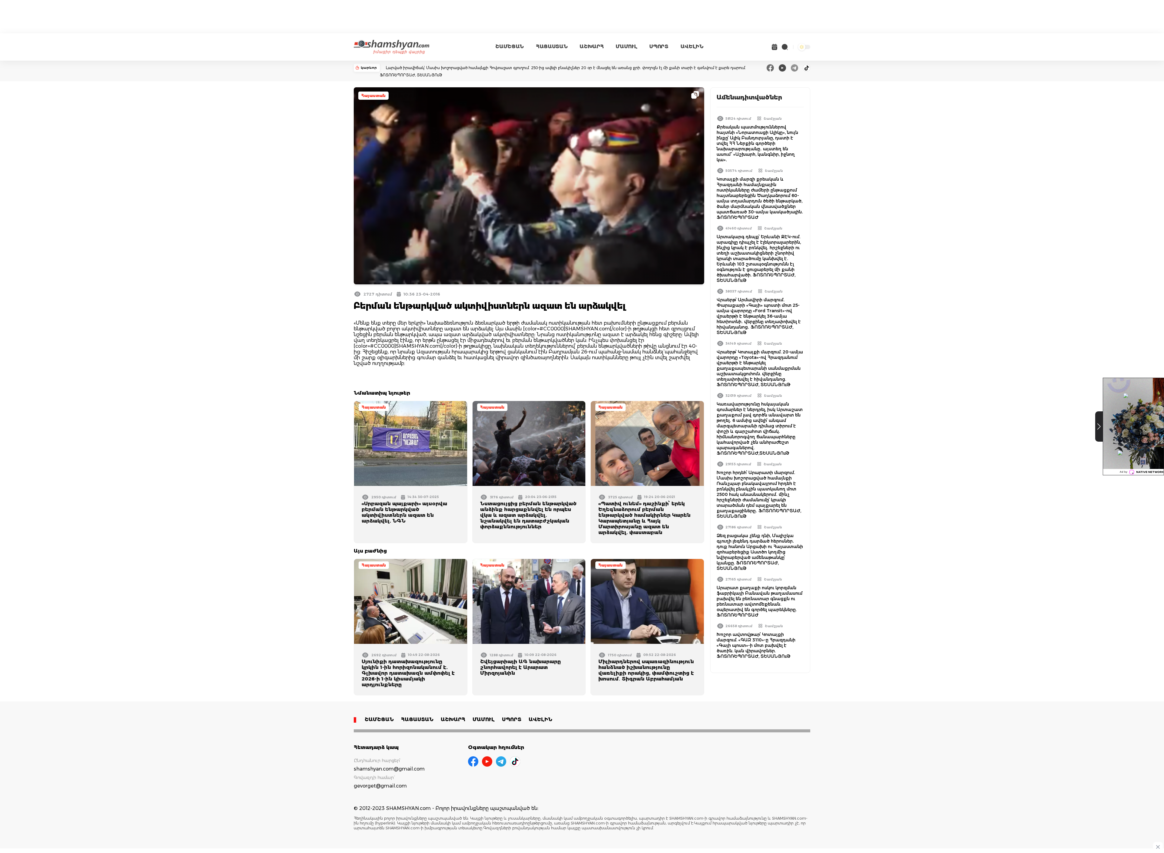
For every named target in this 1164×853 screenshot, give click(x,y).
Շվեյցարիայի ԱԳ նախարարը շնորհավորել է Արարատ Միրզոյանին (520, 667)
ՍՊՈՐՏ (658, 46)
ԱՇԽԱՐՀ (592, 46)
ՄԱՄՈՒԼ (626, 46)
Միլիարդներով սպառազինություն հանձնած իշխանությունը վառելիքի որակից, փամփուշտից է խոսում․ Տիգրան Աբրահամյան (646, 670)
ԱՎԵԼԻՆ (692, 46)
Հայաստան (373, 95)
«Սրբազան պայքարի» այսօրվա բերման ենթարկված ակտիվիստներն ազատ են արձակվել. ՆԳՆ (404, 512)
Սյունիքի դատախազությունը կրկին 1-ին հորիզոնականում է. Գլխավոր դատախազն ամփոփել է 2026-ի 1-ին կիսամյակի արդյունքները (408, 673)
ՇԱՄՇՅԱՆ (509, 46)
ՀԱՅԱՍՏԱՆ (551, 46)
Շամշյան (773, 118)
